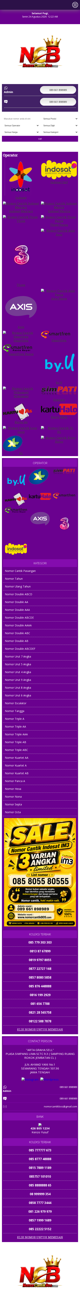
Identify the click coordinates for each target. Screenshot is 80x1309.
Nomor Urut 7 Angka (18, 656)
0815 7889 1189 (40, 1159)
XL (59, 432)
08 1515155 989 (40, 1229)
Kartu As (21, 422)
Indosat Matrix (59, 211)
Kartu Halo (59, 417)
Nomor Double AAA (17, 610)
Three (21, 221)
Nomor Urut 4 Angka (18, 672)
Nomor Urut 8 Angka (18, 687)
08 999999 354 (40, 1185)
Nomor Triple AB (15, 742)
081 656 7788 (40, 995)
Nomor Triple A (14, 719)
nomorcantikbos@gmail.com (60, 1106)
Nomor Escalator (15, 703)
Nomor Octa (13, 812)
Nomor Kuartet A (16, 765)
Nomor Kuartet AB (17, 773)
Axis (59, 234)
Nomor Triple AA (15, 726)
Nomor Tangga (14, 711)
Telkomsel (21, 396)
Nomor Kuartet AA (16, 757)
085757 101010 (40, 1168)
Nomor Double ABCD (18, 594)
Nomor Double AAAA (18, 625)
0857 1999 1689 (40, 1211)
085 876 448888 (40, 977)
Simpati (59, 400)
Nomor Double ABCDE (19, 617)
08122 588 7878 (40, 1012)
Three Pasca (59, 225)
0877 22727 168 (40, 960)
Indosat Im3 (59, 182)
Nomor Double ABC (17, 633)
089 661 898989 (27, 1305)
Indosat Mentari (21, 211)
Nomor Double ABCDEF (20, 649)
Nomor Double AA (16, 602)
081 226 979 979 (40, 1203)
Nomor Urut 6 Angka (18, 695)
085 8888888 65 (40, 1176)
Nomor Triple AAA (16, 734)
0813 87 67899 (40, 942)
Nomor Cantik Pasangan (20, 571)
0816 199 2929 (40, 986)
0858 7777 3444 (40, 1194)
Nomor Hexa (13, 789)
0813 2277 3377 (40, 1021)
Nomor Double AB (16, 641)
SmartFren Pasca (21, 354)
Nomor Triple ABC (16, 750)
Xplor (59, 441)
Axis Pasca (59, 298)
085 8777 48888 (40, 1150)
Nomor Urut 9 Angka (18, 680)
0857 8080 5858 (40, 969)
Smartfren (21, 340)
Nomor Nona (13, 796)
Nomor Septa (13, 804)
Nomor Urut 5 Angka (18, 664)
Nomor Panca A (15, 781)
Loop (21, 432)
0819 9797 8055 (40, 951)
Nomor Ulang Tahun (18, 586)
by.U (59, 383)
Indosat (21, 197)
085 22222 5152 (40, 1220)
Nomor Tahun (14, 578)
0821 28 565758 (40, 1004)
